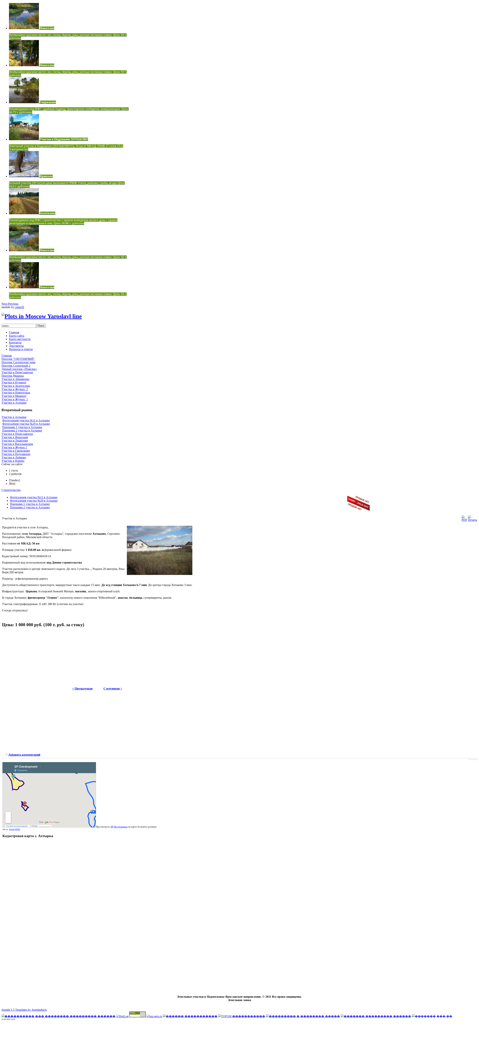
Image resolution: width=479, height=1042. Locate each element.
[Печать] (472, 519)
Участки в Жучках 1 (14, 447)
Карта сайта (16, 335)
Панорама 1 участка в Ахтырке (22, 427)
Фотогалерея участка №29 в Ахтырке (26, 423)
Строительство (11, 490)
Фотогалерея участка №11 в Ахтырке (26, 420)
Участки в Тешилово (14, 440)
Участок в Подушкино (15, 454)
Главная (14, 332)
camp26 (19, 307)
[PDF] (464, 519)
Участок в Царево (12, 460)
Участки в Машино (13, 396)
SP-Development (119, 826)
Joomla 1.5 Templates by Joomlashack (24, 1009)
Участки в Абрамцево (15, 379)
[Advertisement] (33, 657)
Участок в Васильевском (17, 444)
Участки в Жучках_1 (14, 399)
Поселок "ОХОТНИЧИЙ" (18, 358)
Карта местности (19, 339)
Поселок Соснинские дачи (18, 362)
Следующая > (112, 688)
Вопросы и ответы (21, 349)
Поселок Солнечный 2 (15, 365)
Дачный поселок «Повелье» (19, 369)
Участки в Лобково (13, 457)
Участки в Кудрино (13, 382)
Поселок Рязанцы (12, 375)
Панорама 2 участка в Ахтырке (22, 430)
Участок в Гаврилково (15, 450)
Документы (16, 345)
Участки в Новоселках (15, 392)
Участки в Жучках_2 (14, 389)
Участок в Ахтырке (13, 417)
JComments (473, 759)
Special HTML (14, 829)
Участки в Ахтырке (14, 402)
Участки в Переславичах (17, 372)
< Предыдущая (82, 688)
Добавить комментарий (24, 754)
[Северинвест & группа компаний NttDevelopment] (41, 316)
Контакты (15, 342)
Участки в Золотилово (15, 385)
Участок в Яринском (14, 437)
